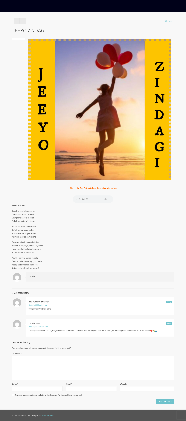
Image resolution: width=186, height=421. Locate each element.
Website (123, 384)
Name (15, 384)
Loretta (32, 276)
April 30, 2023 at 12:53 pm (38, 327)
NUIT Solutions (48, 415)
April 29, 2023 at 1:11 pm (38, 305)
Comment (17, 353)
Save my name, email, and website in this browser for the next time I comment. (48, 395)
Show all (168, 21)
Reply (169, 302)
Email (69, 384)
